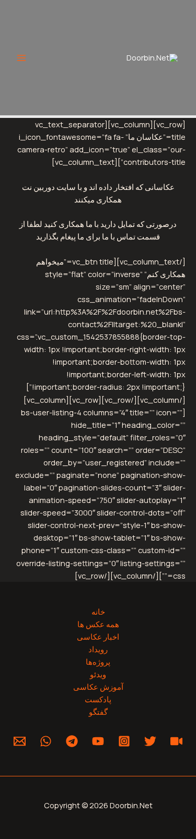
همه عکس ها (98, 624)
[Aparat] (176, 741)
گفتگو (98, 711)
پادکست (98, 699)
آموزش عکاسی (98, 686)
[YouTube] (98, 741)
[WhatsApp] (46, 741)
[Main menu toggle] (21, 58)
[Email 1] (20, 741)
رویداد (98, 649)
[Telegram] (72, 741)
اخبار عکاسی (98, 636)
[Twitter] (150, 741)
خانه (98, 611)
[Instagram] (124, 741)
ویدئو (98, 674)
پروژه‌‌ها (98, 661)
